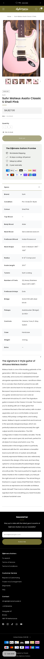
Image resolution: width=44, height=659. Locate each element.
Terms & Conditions (9, 566)
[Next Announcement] (40, 2)
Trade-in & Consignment (12, 582)
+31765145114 (7, 606)
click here (25, 3)
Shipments (6, 586)
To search (6, 558)
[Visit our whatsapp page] (16, 624)
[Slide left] (4, 81)
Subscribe (22, 542)
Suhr (4, 95)
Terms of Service (8, 562)
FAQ (3, 590)
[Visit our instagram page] (7, 624)
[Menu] (3, 9)
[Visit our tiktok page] (12, 624)
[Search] (36, 9)
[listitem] (22, 3)
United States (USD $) (20, 637)
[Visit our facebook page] (3, 624)
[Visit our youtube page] (21, 624)
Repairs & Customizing (11, 578)
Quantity (5, 123)
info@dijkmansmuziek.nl (11, 601)
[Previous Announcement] (3, 2)
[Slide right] (39, 81)
